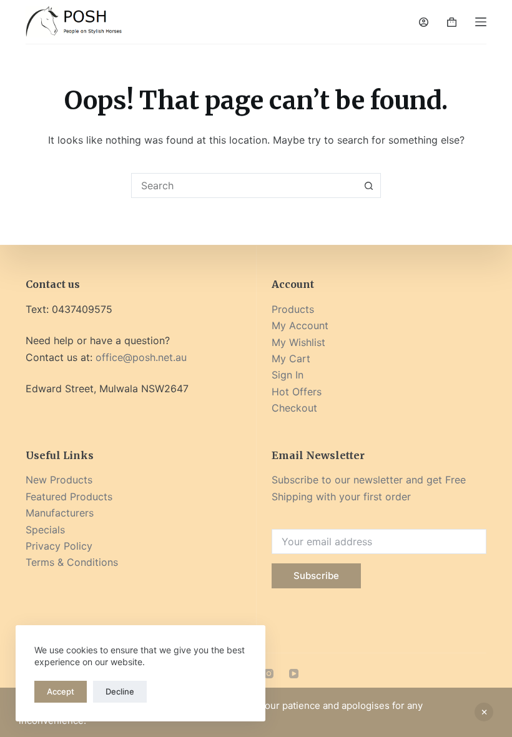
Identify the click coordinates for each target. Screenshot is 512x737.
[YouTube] (293, 673)
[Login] (423, 22)
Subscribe (316, 575)
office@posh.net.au (141, 357)
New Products (59, 479)
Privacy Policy (59, 546)
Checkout (294, 408)
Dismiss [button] (484, 712)
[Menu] (480, 21)
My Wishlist (298, 342)
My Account (300, 325)
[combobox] (244, 185)
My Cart (291, 358)
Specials (45, 529)
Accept (60, 691)
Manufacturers (60, 513)
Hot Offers (297, 391)
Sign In (287, 374)
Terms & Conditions (72, 562)
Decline (120, 691)
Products (293, 309)
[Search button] (368, 185)
